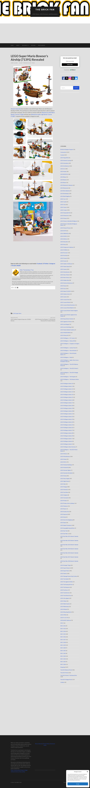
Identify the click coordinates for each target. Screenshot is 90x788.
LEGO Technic (63, 573)
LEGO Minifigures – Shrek (66, 357)
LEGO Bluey (63, 177)
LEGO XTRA (63, 614)
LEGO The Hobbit (64, 579)
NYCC (61, 623)
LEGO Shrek (63, 517)
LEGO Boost (63, 182)
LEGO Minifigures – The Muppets (68, 376)
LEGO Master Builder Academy (67, 329)
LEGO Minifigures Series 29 (66, 435)
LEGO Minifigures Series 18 (66, 405)
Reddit (19, 265)
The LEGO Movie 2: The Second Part (68, 675)
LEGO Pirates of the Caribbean (67, 503)
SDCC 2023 (63, 656)
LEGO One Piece (64, 492)
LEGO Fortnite (63, 255)
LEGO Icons (63, 288)
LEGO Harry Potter (64, 274)
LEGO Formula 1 (64, 252)
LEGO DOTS (63, 230)
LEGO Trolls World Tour (65, 595)
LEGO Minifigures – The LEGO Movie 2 (69, 368)
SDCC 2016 (63, 636)
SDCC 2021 (63, 650)
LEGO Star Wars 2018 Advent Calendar (69, 561)
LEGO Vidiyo (63, 601)
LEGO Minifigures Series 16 (66, 400)
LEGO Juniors (63, 296)
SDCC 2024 (63, 659)
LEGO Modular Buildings (66, 464)
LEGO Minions (63, 453)
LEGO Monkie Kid (64, 467)
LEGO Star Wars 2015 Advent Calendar (69, 552)
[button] (87, 771)
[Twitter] (13, 287)
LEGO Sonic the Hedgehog (66, 519)
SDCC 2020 (63, 647)
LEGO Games (63, 269)
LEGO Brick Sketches (65, 190)
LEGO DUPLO (63, 236)
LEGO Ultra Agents (64, 598)
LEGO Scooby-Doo (64, 511)
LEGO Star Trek (63, 530)
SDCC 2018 (63, 642)
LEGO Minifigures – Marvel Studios (68, 350)
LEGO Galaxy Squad (65, 266)
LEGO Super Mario (17, 313)
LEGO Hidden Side (64, 280)
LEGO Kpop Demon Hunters (66, 318)
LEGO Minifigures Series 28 (66, 433)
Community (63, 152)
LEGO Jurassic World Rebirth (67, 307)
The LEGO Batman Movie (66, 670)
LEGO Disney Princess (65, 228)
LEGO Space (63, 522)
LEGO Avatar (63, 171)
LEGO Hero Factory (64, 277)
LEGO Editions (63, 239)
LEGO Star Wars (64, 533)
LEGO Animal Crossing (65, 160)
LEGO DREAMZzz (64, 233)
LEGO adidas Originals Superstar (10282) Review (21, 319)
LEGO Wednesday (64, 606)
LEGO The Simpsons (65, 587)
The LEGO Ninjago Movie (66, 679)
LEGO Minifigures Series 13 (66, 391)
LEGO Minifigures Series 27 (66, 430)
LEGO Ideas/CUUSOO (65, 291)
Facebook (39, 263)
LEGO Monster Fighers (65, 470)
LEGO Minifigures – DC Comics (67, 338)
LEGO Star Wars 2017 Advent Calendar (69, 557)
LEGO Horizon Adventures (66, 283)
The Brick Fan (45, 9)
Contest (62, 155)
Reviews (33, 45)
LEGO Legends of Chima (65, 321)
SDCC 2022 (63, 653)
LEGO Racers (63, 508)
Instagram (52, 263)
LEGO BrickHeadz (64, 193)
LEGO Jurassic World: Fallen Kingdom (69, 310)
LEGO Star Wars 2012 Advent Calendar (69, 540)
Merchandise (41, 45)
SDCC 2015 (63, 634)
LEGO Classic (63, 207)
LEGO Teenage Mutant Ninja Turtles (68, 576)
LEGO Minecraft (64, 335)
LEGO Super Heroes (65, 568)
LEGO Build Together (65, 196)
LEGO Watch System (65, 603)
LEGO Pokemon (64, 506)
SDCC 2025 (63, 661)
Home (12, 45)
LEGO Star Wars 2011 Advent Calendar (69, 536)
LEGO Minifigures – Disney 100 (67, 340)
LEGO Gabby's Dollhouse (66, 263)
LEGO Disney (63, 218)
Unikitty (62, 682)
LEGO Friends (63, 258)
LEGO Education (64, 241)
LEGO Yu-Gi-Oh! (64, 617)
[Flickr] (17, 287)
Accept (77, 784)
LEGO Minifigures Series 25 (66, 424)
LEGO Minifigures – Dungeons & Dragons (69, 343)
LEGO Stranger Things (65, 565)
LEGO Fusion (63, 261)
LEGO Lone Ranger (64, 324)
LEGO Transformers (64, 592)
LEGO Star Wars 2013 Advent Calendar (69, 544)
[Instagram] (15, 287)
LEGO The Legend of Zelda (66, 581)
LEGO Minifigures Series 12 (66, 389)
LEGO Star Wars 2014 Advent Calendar (69, 548)
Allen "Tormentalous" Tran (27, 62)
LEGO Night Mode (64, 481)
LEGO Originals (64, 495)
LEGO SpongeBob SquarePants (67, 528)
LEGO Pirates (63, 500)
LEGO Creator (63, 210)
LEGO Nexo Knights (65, 478)
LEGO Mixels (63, 459)
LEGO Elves (63, 244)
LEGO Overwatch (64, 497)
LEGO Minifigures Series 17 (66, 402)
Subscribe (70, 64)
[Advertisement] (45, 33)
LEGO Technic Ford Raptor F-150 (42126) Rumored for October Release (45, 319)
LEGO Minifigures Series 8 (66, 441)
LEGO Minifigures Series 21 (66, 413)
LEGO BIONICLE (64, 174)
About (18, 45)
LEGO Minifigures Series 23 (66, 419)
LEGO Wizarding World (65, 612)
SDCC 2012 (63, 625)
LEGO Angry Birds (64, 157)
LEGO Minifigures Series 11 (66, 386)
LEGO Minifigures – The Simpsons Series (69, 379)
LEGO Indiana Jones (65, 294)
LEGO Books (63, 179)
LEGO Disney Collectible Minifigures (68, 221)
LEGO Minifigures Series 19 (66, 408)
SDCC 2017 (63, 639)
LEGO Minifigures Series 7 (66, 438)
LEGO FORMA (63, 250)
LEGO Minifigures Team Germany (68, 446)
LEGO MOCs (63, 462)
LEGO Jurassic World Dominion (67, 305)
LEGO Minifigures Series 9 (66, 444)
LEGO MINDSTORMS (65, 332)
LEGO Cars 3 (63, 199)
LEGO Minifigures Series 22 (66, 416)
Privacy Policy (46, 743)
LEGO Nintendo (64, 489)
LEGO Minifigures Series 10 (66, 383)
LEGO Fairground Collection (66, 247)
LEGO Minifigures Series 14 (66, 394)
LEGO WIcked (63, 609)
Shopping (62, 667)
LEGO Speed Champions (66, 525)
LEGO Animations (64, 163)
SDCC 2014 (63, 631)
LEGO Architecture (64, 166)
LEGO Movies (63, 475)
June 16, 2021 (14, 62)
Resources (25, 45)
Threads (13, 265)
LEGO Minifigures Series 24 (66, 422)
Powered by (66, 69)
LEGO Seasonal (63, 514)
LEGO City (62, 204)
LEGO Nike (62, 484)
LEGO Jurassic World (65, 302)
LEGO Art (62, 168)
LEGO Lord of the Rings (65, 327)
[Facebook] (12, 287)
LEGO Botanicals (64, 188)
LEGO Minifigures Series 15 (66, 397)
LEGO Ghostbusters (65, 272)
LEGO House (63, 285)
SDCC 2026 (63, 664)
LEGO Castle (63, 201)
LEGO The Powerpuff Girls (66, 584)
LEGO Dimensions (64, 215)
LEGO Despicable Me (65, 212)
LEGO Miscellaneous (65, 456)
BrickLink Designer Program (66, 149)
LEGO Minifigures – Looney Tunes (68, 347)
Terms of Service (38, 743)
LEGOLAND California (65, 620)
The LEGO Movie (64, 672)
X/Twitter (46, 263)
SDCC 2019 (63, 645)
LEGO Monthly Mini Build (66, 473)
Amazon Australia (16, 109)
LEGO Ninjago (63, 486)
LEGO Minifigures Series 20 (66, 411)
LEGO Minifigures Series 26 (66, 427)
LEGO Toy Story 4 (64, 590)
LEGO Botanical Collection (66, 185)
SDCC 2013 (63, 628)
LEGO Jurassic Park (64, 299)
